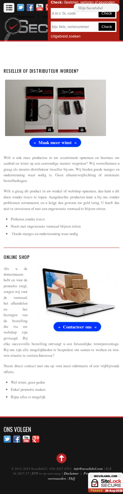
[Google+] (35, 438)
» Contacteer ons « (77, 326)
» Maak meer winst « (55, 142)
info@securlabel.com (88, 468)
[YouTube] (39, 7)
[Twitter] (20, 7)
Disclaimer (71, 473)
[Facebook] (30, 7)
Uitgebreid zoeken (66, 35)
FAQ (72, 478)
